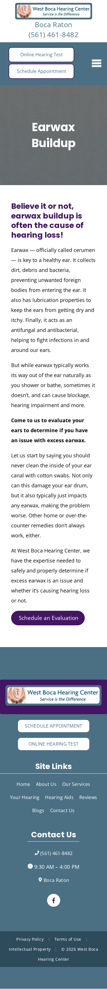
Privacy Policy (30, 939)
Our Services (76, 784)
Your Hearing (25, 797)
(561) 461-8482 (53, 34)
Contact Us (62, 810)
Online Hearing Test (41, 54)
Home (23, 784)
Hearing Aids (59, 797)
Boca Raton (53, 24)
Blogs (38, 810)
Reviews (88, 797)
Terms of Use (67, 939)
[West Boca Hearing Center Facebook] (53, 900)
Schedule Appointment (41, 71)
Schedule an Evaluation (47, 618)
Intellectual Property (30, 949)
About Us (46, 784)
